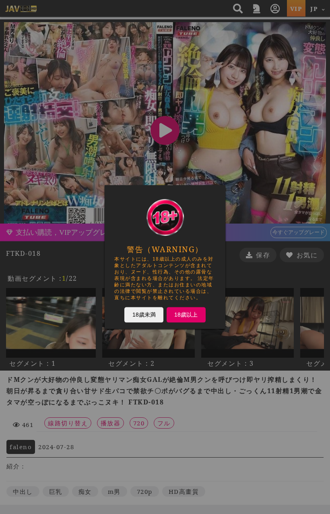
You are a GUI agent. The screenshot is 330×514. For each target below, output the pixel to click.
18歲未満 (144, 314)
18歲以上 (186, 314)
